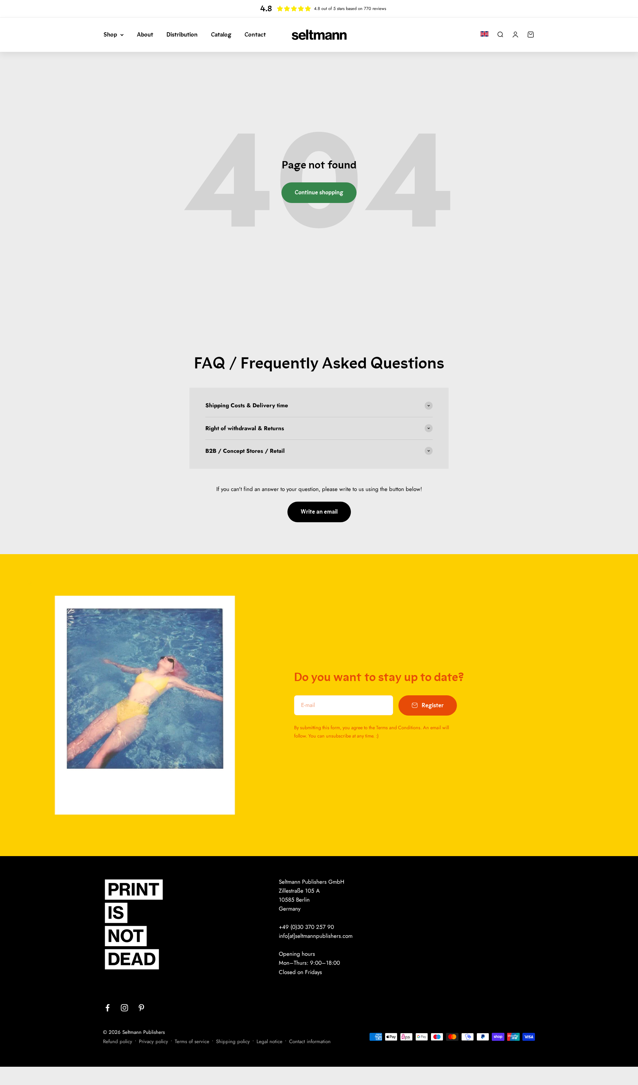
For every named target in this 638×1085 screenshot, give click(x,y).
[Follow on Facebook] (107, 1007)
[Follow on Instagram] (124, 1007)
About (145, 34)
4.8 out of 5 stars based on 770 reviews (350, 8)
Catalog (221, 34)
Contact (255, 34)
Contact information (310, 1041)
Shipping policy (233, 1041)
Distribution (182, 34)
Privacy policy (153, 1041)
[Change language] (484, 34)
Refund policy (117, 1041)
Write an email (319, 511)
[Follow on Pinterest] (141, 1007)
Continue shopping (319, 192)
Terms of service (192, 1041)
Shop (110, 34)
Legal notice (269, 1041)
